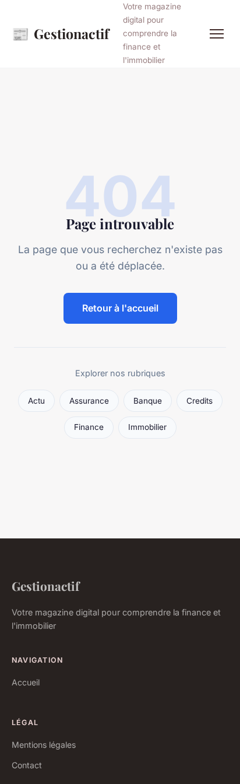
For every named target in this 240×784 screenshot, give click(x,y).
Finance (89, 427)
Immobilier (147, 427)
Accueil (26, 682)
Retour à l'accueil (120, 308)
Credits (199, 400)
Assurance (89, 400)
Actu (36, 400)
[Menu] (216, 33)
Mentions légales (44, 745)
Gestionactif (60, 33)
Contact (27, 765)
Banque (147, 400)
